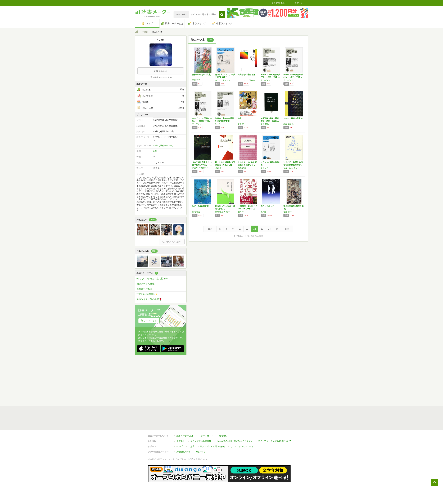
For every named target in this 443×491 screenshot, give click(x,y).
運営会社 (181, 441)
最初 (210, 229)
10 (240, 229)
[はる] (166, 265)
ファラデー (265, 168)
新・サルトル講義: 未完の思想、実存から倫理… (225, 164)
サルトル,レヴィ (290, 168)
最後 (287, 229)
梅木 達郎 (242, 168)
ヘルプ (180, 446)
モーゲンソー (266, 80)
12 (254, 229)
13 (262, 229)
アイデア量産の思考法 (292, 118)
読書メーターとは (185, 436)
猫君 (240, 118)
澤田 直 (218, 168)
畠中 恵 (241, 124)
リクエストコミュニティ (241, 446)
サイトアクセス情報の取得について (274, 441)
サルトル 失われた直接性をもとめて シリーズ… (247, 164)
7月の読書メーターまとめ (161, 77)
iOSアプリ (200, 452)
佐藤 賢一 (287, 212)
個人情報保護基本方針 (200, 441)
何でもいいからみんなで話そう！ (153, 278)
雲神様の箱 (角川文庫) (201, 74)
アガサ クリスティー (201, 168)
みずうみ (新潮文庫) (200, 206)
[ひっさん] (142, 265)
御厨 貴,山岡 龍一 (222, 212)
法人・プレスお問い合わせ (212, 446)
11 (247, 229)
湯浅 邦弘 (265, 124)
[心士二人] (142, 234)
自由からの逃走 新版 (246, 74)
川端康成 (196, 212)
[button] (222, 14)
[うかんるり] (154, 265)
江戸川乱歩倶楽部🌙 (147, 294)
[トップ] (136, 32)
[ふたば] (154, 234)
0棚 (155, 151)
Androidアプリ (183, 452)
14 (269, 229)
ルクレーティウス (222, 80)
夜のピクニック (267, 206)
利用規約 (223, 436)
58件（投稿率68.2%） (163, 145)
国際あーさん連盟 (146, 283)
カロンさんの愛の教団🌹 (149, 299)
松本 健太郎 (288, 124)
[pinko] (178, 265)
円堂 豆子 (196, 80)
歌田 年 (241, 212)
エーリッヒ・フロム (246, 80)
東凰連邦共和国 (144, 289)
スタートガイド (206, 436)
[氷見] (178, 234)
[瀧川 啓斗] (166, 234)
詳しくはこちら (149, 320)
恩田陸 (263, 212)
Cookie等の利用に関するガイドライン (234, 441)
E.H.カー (218, 124)
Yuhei (145, 32)
